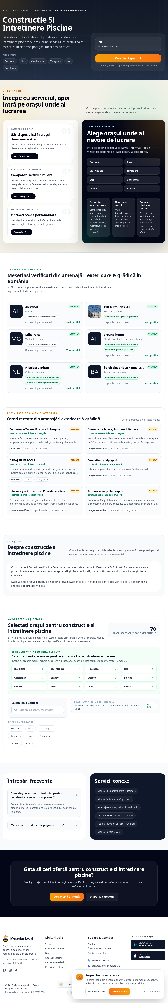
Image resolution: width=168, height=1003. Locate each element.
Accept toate (120, 991)
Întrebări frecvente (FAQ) (101, 948)
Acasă (5, 10)
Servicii (14, 10)
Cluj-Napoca (38, 61)
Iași (69, 61)
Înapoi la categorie (102, 896)
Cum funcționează (55, 948)
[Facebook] (4, 970)
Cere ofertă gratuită (128, 58)
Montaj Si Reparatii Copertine (114, 799)
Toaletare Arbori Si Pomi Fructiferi (116, 823)
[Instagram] (10, 970)
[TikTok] (16, 970)
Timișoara (55, 61)
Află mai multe (152, 991)
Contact (92, 944)
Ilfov (23, 61)
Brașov (131, 188)
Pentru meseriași (54, 962)
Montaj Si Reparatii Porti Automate (117, 790)
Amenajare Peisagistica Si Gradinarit (118, 807)
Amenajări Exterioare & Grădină (36, 10)
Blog (47, 953)
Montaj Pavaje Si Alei (109, 831)
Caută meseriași (54, 957)
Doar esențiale (96, 991)
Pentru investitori (54, 967)
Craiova (94, 188)
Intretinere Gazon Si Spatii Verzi (115, 815)
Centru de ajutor (97, 953)
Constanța (10, 68)
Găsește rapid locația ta (24, 702)
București (10, 61)
